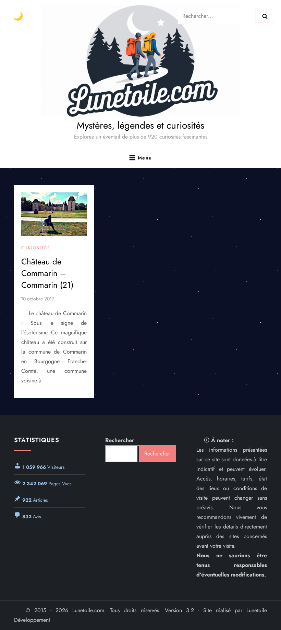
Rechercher (119, 440)
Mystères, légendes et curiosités (140, 125)
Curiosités (35, 248)
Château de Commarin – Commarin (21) (47, 272)
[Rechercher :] (217, 15)
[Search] (265, 16)
